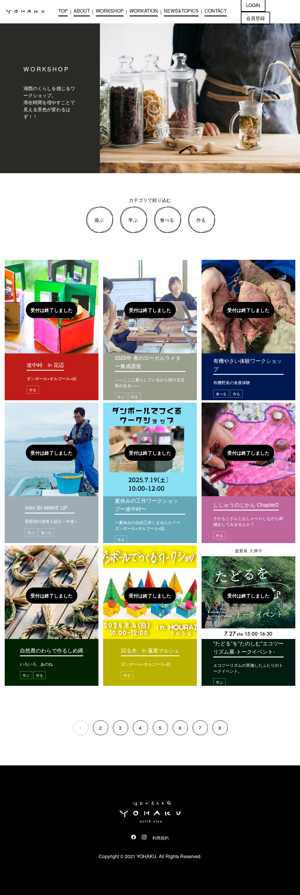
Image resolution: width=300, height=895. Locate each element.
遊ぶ (99, 220)
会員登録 (255, 18)
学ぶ (133, 220)
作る (201, 220)
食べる (167, 220)
